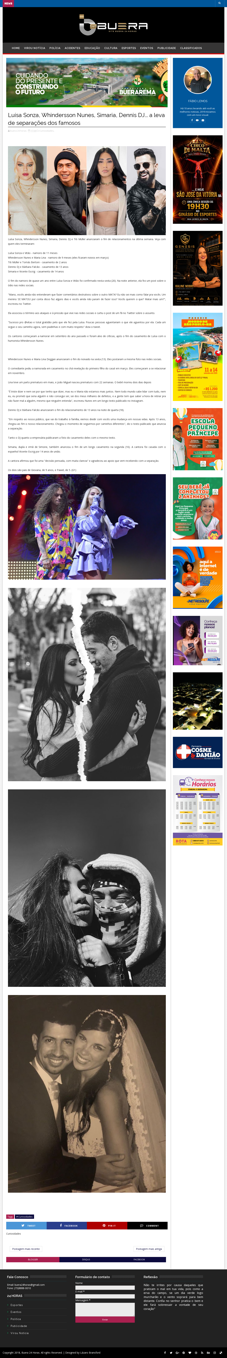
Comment (152, 1225)
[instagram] (214, 1352)
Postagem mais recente (26, 1249)
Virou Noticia (20, 1333)
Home (16, 48)
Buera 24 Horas (30, 1352)
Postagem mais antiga (149, 1249)
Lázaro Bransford (90, 1352)
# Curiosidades (24, 1216)
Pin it (112, 1225)
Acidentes (72, 48)
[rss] (202, 1352)
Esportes (129, 48)
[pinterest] (183, 1352)
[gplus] (177, 1352)
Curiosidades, (46, 130)
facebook (139, 1259)
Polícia (54, 48)
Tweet (31, 1225)
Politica (16, 1319)
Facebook (71, 1225)
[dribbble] (196, 1352)
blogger (33, 1259)
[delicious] (220, 1352)
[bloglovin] (189, 1352)
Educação (92, 48)
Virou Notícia (34, 48)
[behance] (208, 1352)
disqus (86, 1259)
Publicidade (166, 48)
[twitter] (171, 1352)
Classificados (191, 48)
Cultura (110, 48)
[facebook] (165, 1352)
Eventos (146, 48)
